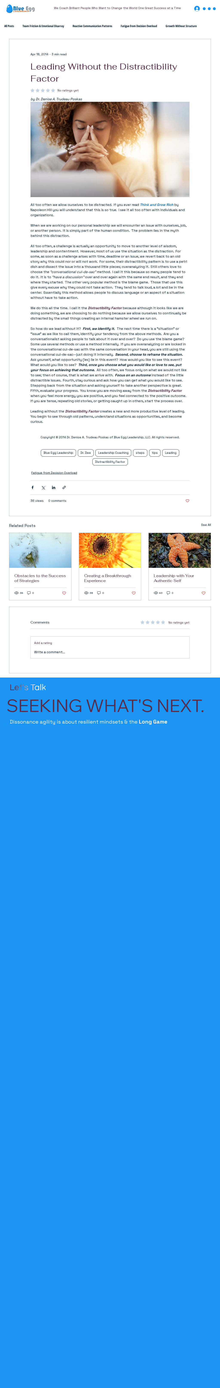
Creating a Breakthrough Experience (107, 578)
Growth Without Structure (181, 26)
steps (140, 453)
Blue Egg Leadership (58, 453)
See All (206, 525)
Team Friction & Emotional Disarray (43, 26)
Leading (170, 453)
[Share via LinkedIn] (54, 487)
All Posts (9, 26)
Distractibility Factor (110, 462)
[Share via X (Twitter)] (43, 487)
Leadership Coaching (113, 453)
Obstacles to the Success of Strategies (40, 578)
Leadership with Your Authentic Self (174, 578)
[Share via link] (64, 487)
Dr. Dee (86, 453)
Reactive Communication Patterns (92, 26)
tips (155, 453)
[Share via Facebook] (33, 487)
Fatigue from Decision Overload (139, 26)
